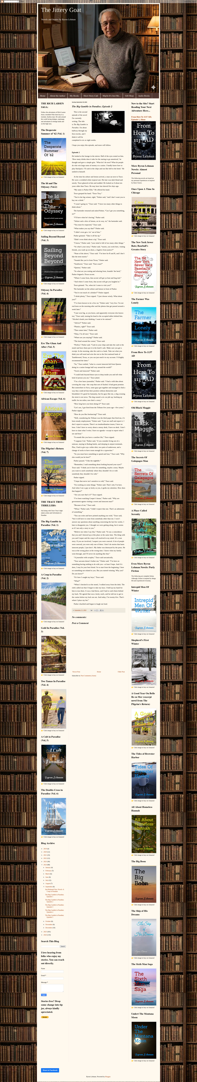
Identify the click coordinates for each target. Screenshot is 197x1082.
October (48, 921)
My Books (74, 95)
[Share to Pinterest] (103, 610)
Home (42, 95)
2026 (45, 935)
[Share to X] (99, 610)
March (47, 874)
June (47, 877)
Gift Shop (129, 95)
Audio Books (144, 95)
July (47, 880)
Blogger (107, 1076)
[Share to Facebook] (101, 610)
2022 (45, 858)
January (48, 867)
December (49, 928)
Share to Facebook (50, 1070)
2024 (45, 865)
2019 (45, 849)
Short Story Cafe (91, 95)
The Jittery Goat (61, 9)
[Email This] (95, 610)
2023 (45, 861)
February (48, 871)
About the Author (57, 95)
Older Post (121, 672)
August (48, 883)
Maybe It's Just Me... (112, 95)
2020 (45, 852)
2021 (45, 855)
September (49, 887)
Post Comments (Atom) (88, 676)
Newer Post (76, 672)
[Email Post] (91, 610)
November (49, 924)
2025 (45, 932)
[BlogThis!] (97, 610)
